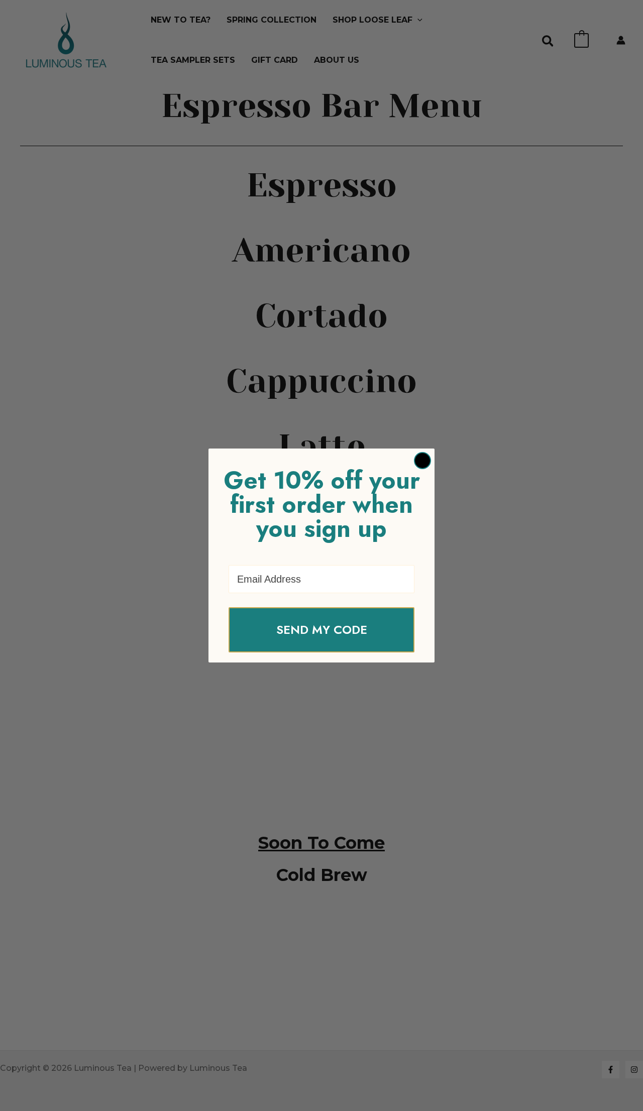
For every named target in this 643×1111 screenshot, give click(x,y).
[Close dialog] (422, 461)
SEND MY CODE (321, 629)
